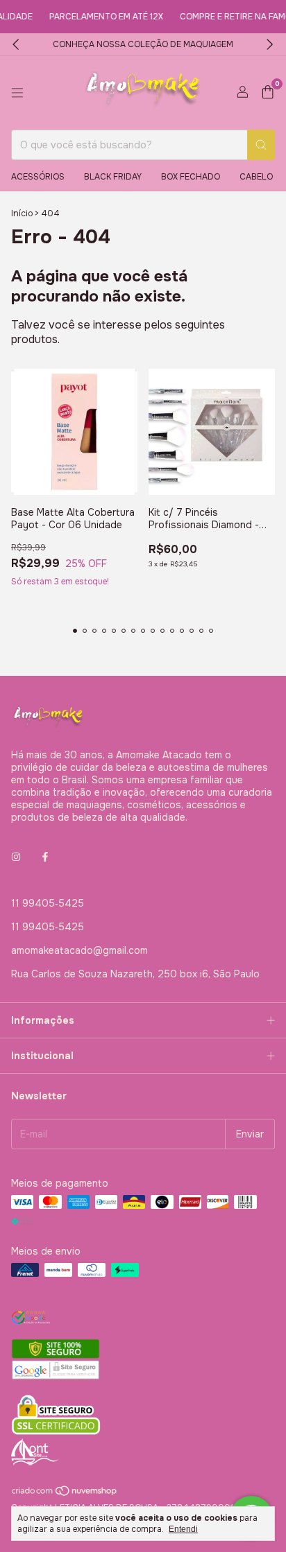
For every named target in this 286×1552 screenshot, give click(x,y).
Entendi (183, 1529)
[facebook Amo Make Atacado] (45, 857)
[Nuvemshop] (65, 1493)
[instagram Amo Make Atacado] (16, 857)
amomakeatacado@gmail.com (79, 950)
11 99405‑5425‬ (47, 903)
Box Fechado (190, 176)
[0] (267, 93)
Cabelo (256, 176)
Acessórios (38, 176)
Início (22, 213)
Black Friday (113, 176)
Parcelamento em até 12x (97, 16)
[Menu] (17, 93)
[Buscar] (261, 145)
